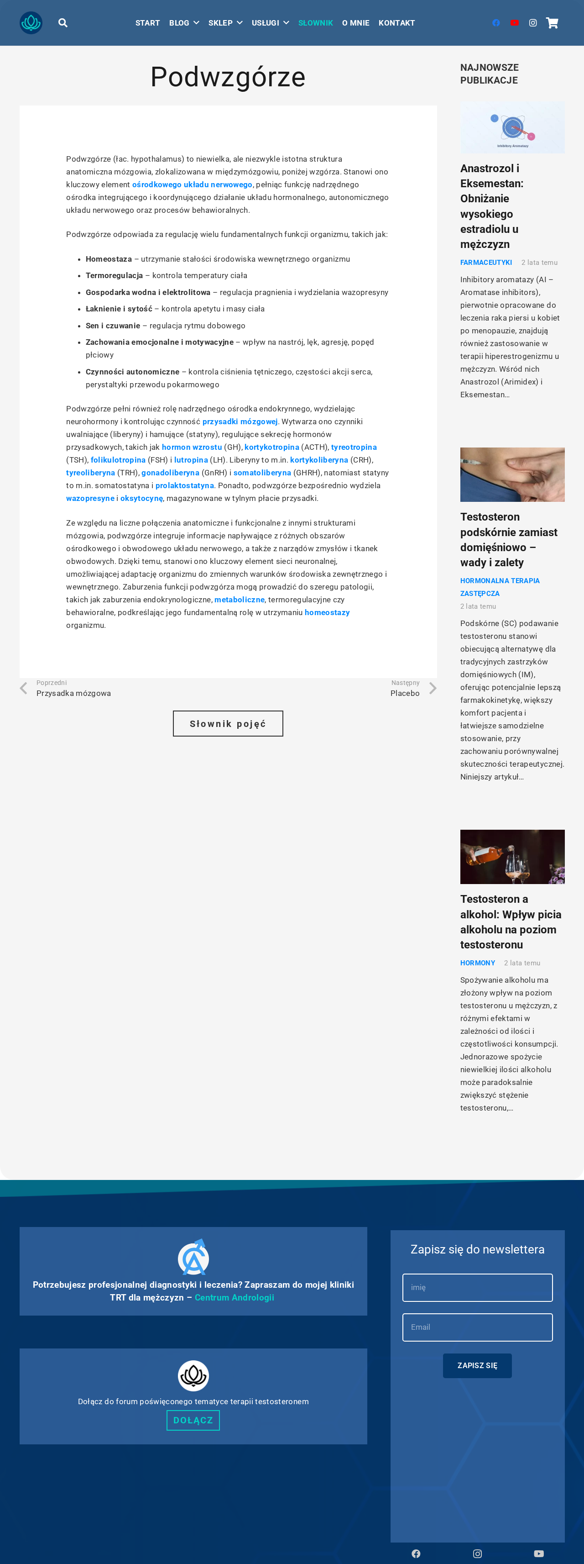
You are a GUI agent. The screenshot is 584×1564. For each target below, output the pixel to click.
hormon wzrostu (192, 447)
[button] (63, 22)
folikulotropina (118, 459)
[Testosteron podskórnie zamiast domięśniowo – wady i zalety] (512, 475)
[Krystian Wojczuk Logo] (31, 22)
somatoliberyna (263, 472)
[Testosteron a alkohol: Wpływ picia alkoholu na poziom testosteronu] (512, 857)
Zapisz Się (477, 1365)
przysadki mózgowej (240, 421)
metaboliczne (239, 599)
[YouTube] (514, 23)
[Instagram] (533, 23)
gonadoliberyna (170, 472)
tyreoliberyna (90, 472)
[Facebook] (496, 23)
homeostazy (327, 612)
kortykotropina (272, 447)
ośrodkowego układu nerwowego (192, 184)
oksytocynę (141, 498)
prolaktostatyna (185, 485)
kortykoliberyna (319, 459)
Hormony (477, 963)
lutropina (191, 459)
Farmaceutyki (486, 262)
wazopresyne (90, 498)
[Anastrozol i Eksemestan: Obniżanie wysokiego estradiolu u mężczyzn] (512, 127)
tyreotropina (354, 447)
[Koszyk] (553, 23)
